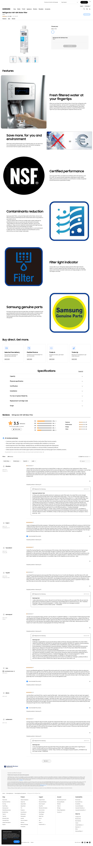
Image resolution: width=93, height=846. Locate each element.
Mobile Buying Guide (6, 810)
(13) (55, 425)
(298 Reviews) (22, 423)
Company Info (78, 816)
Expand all (80, 371)
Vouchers (59, 812)
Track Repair (41, 814)
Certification (14, 386)
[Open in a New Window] (82, 842)
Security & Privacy (78, 801)
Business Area (78, 818)
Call (39, 820)
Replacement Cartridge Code (19, 401)
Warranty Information (43, 808)
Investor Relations (78, 825)
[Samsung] (6, 9)
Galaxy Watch (23, 803)
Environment (77, 799)
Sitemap (32, 842)
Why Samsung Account (61, 799)
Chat (40, 818)
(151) (56, 421)
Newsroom (77, 827)
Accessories (23, 826)
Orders (58, 806)
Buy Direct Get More (6, 801)
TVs (21, 808)
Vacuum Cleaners (24, 820)
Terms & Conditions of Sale (24, 842)
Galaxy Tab (23, 801)
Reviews (10, 456)
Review (13, 18)
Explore (3, 824)
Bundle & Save (5, 812)
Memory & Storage (24, 824)
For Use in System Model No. (19, 396)
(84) (55, 430)
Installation (13, 391)
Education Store (5, 818)
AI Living (4, 803)
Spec (9, 18)
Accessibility (77, 803)
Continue (84, 2)
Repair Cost (41, 816)
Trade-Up (4, 816)
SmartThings (4, 806)
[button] (13, 59)
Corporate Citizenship (79, 808)
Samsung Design (78, 831)
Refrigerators (23, 814)
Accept (16, 841)
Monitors (22, 822)
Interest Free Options (6, 822)
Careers (76, 822)
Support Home (42, 799)
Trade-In (4, 814)
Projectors (23, 810)
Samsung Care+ (5, 808)
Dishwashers (23, 816)
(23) (55, 428)
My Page (58, 808)
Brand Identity (78, 820)
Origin (12, 406)
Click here (20, 779)
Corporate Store (5, 820)
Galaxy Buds (23, 806)
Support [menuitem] (81, 6)
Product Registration (61, 810)
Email (40, 822)
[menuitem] (15, 9)
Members (59, 803)
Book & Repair (41, 812)
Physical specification (16, 381)
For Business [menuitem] (87, 6)
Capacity (12, 376)
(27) (55, 423)
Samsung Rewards (60, 801)
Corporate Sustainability (80, 810)
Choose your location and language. (51, 2)
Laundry (22, 818)
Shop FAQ (41, 806)
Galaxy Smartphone (24, 799)
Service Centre (41, 810)
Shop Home (4, 799)
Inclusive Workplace (79, 806)
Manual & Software (42, 801)
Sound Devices (23, 812)
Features (4, 18)
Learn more (7, 359)
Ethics (76, 829)
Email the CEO (42, 824)
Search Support (42, 803)
